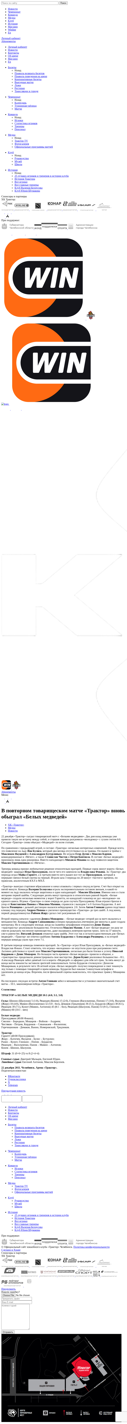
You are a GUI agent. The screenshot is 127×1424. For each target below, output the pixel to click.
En (9, 32)
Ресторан (20, 88)
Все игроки (21, 181)
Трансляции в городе (26, 91)
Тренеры (19, 126)
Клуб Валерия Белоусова (28, 187)
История (13, 23)
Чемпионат (14, 11)
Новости (13, 8)
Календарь (20, 102)
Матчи (18, 108)
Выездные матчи (24, 82)
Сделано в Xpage (11, 1250)
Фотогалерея (22, 143)
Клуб (11, 20)
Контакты (13, 52)
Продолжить (8, 1289)
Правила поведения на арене (31, 76)
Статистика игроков (26, 123)
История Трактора (25, 178)
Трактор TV (21, 140)
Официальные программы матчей (34, 146)
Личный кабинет (17, 46)
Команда (13, 14)
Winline (12, 29)
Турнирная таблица (26, 105)
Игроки (19, 120)
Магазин (13, 26)
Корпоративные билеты (28, 79)
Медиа (11, 17)
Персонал (20, 129)
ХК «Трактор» (16, 824)
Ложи (18, 85)
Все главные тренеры (27, 184)
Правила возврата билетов (29, 73)
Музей (18, 161)
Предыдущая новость (13, 1090)
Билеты (12, 67)
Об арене (13, 55)
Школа (18, 164)
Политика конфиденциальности (91, 1247)
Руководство (22, 158)
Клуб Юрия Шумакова (27, 190)
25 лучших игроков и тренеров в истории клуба (42, 176)
